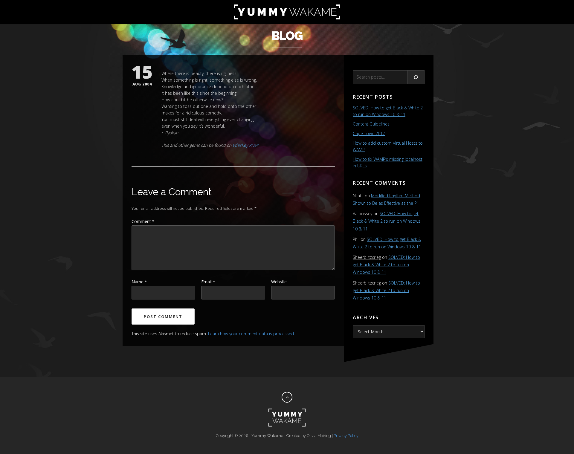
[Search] (416, 77)
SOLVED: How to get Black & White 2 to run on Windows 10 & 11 (386, 221)
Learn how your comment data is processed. (251, 334)
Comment (143, 221)
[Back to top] (287, 397)
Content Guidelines (371, 124)
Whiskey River (245, 145)
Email (208, 282)
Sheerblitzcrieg (367, 257)
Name (139, 282)
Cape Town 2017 (369, 133)
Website (279, 282)
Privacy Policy (346, 435)
